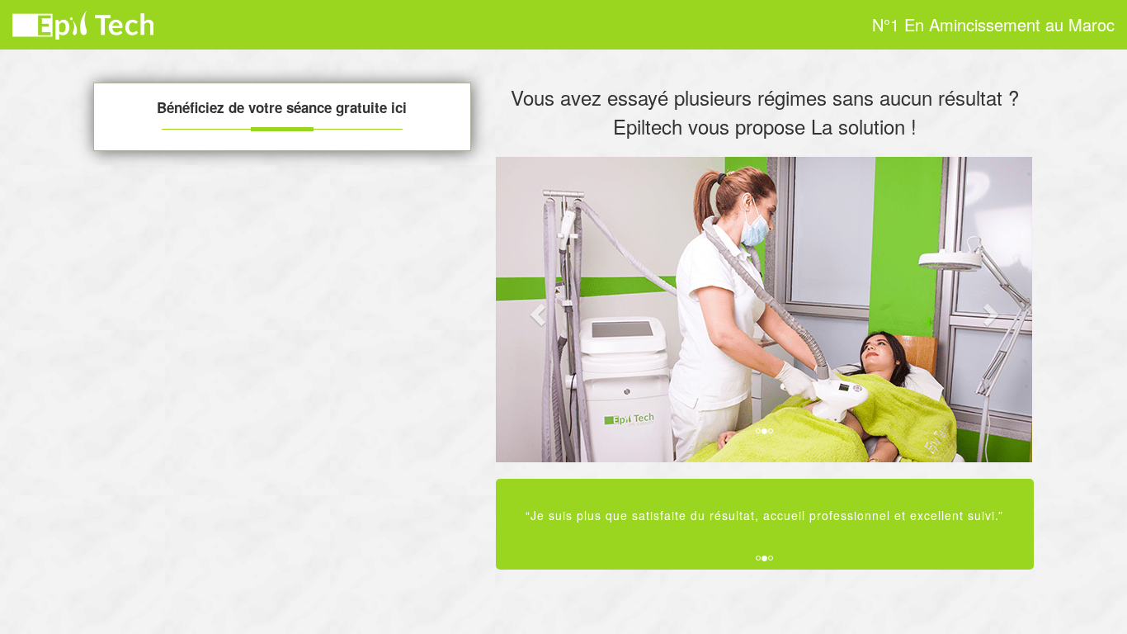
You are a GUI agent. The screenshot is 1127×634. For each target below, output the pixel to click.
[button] (536, 309)
